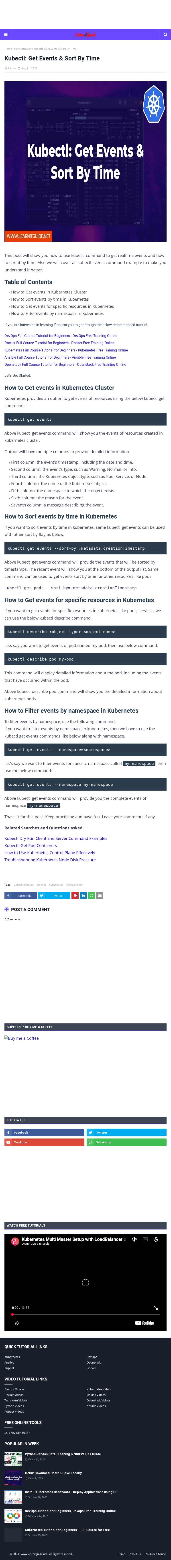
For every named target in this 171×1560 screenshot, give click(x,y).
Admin (12, 68)
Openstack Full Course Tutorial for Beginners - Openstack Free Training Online (65, 364)
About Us (135, 1554)
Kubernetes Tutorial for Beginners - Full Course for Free (67, 1530)
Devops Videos (14, 1389)
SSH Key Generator (17, 1433)
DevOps (92, 1357)
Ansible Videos (96, 1406)
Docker (91, 1368)
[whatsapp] (127, 1142)
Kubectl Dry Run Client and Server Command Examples (55, 838)
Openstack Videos (98, 1400)
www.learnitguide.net (34, 1554)
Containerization (24, 884)
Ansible (9, 1362)
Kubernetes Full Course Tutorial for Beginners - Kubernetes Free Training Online (66, 350)
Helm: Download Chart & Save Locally (53, 1473)
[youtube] (44, 1142)
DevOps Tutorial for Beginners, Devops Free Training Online (70, 1511)
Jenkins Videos (96, 1395)
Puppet (9, 1368)
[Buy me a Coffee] (21, 1038)
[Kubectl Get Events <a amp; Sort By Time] (85, 162)
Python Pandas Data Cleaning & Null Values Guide (63, 1454)
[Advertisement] (85, 14)
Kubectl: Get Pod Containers (30, 845)
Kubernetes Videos (99, 1389)
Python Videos (14, 1406)
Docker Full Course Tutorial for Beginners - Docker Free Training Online (59, 343)
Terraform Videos (15, 1400)
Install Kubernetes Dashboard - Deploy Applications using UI (70, 1492)
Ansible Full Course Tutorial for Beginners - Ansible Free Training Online (60, 357)
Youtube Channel (156, 1554)
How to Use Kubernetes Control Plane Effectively (49, 852)
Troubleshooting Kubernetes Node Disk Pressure (50, 859)
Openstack (94, 1362)
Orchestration (22, 49)
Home (8, 49)
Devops (41, 884)
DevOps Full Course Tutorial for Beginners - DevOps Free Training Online (60, 336)
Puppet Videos (14, 1411)
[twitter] (127, 1132)
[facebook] (44, 1132)
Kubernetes (56, 884)
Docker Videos (13, 1395)
